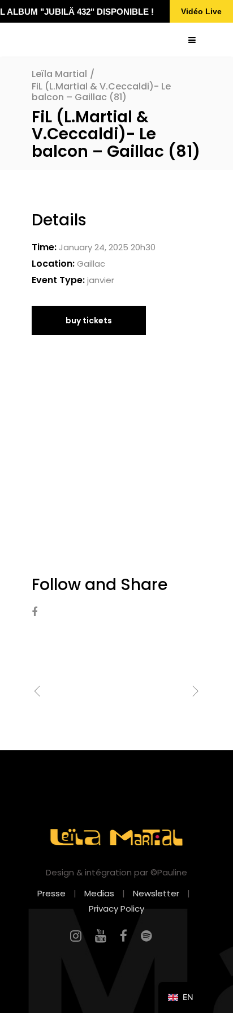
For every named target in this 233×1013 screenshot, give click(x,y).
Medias (99, 893)
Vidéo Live (201, 11)
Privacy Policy (116, 908)
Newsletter (156, 893)
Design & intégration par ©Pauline (116, 872)
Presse (51, 893)
